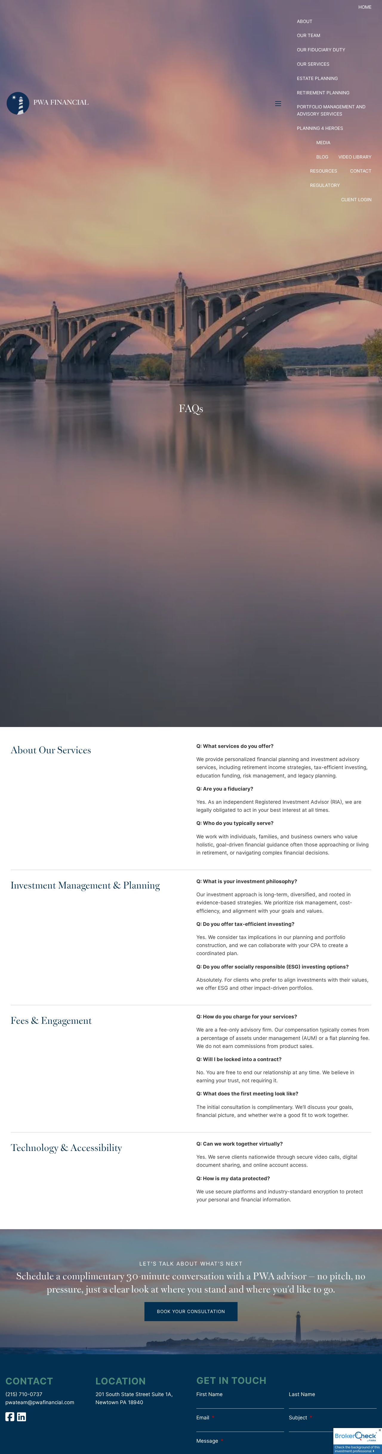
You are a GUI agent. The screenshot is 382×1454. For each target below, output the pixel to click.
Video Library (355, 157)
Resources (323, 171)
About (304, 21)
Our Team (308, 35)
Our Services (313, 64)
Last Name (302, 1394)
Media (323, 142)
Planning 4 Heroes (320, 128)
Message (233, 1441)
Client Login (356, 199)
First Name (209, 1394)
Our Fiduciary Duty (321, 50)
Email (228, 1418)
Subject (324, 1418)
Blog (322, 157)
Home (365, 7)
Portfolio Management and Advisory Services (331, 110)
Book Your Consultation (191, 1311)
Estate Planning (317, 78)
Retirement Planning (323, 93)
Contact (361, 171)
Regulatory (325, 185)
